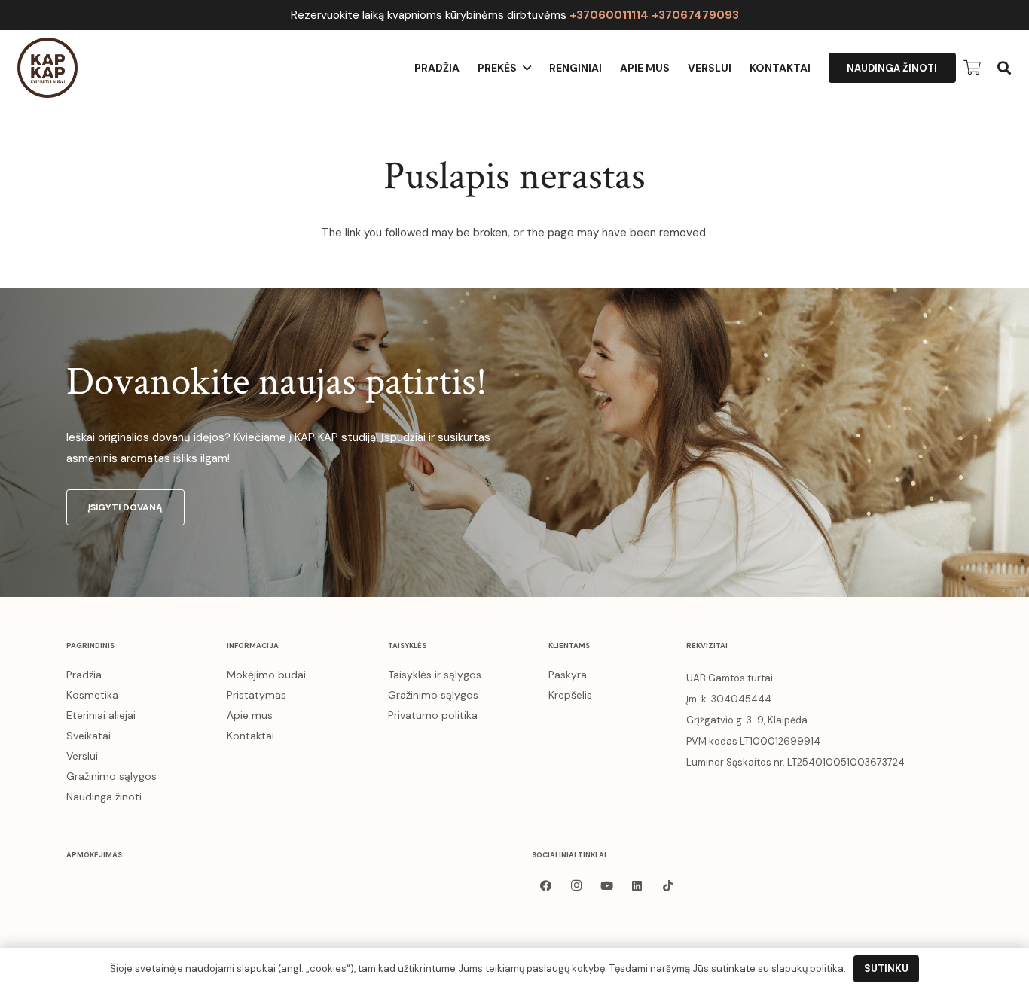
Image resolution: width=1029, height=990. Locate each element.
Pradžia (84, 674)
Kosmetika (92, 695)
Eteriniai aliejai (101, 715)
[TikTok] (668, 886)
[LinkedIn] (637, 886)
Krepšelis (570, 695)
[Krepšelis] (972, 67)
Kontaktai (250, 735)
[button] (1004, 68)
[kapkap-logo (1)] (47, 68)
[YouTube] (607, 886)
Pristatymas (256, 695)
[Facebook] (546, 886)
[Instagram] (576, 886)
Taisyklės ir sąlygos (434, 674)
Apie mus (250, 715)
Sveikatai (88, 735)
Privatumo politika (433, 715)
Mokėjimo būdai (266, 674)
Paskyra (567, 674)
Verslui (82, 756)
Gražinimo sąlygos (111, 776)
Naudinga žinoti (104, 796)
